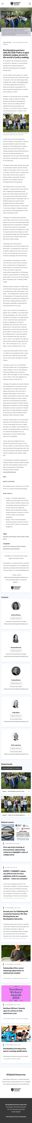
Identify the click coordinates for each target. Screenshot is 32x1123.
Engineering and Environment (11, 549)
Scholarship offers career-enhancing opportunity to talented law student (13, 970)
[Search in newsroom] (30, 4)
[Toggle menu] (2, 3)
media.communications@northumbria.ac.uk (16, 577)
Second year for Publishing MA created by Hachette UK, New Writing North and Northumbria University (15, 915)
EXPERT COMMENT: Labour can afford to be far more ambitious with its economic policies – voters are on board (15, 875)
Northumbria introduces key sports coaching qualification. (15, 1049)
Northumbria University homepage (16, 1116)
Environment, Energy (15, 536)
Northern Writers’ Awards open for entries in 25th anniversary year (14, 1010)
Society (5, 546)
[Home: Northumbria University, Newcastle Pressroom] (15, 4)
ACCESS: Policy (23, 82)
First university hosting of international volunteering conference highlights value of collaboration (15, 851)
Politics (23, 536)
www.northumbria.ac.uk (9, 472)
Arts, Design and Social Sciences (16, 546)
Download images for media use (11, 768)
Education (6, 536)
